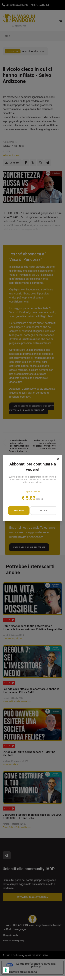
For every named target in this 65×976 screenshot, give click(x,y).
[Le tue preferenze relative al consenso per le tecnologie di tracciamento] (6, 970)
